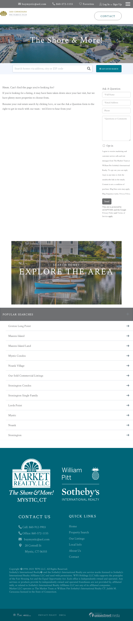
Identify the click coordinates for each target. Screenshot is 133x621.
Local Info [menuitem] (75, 544)
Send (106, 201)
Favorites (88, 4)
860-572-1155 (64, 4)
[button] (88, 68)
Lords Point (15, 405)
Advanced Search (110, 69)
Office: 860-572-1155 (35, 533)
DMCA (62, 615)
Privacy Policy (124, 193)
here (50, 104)
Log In (106, 4)
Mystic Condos (17, 356)
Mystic (12, 415)
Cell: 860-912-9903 (34, 527)
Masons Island (16, 336)
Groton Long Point (19, 326)
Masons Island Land (19, 346)
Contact (108, 16)
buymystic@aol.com (33, 4)
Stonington (15, 435)
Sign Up (117, 4)
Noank (12, 425)
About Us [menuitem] (75, 550)
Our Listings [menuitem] (77, 538)
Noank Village (16, 365)
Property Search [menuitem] (79, 532)
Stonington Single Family (23, 395)
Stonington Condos (19, 385)
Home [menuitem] (73, 526)
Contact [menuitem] (74, 556)
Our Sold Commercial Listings (25, 375)
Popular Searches (18, 314)
